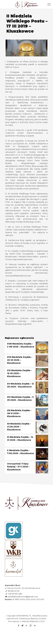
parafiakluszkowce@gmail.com (23, 596)
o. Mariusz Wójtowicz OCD (32, 621)
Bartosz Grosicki (38, 618)
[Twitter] (22, 625)
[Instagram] (30, 625)
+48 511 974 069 (15, 594)
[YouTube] (26, 625)
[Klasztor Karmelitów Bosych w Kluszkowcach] (26, 4)
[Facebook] (18, 625)
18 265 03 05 (13, 591)
